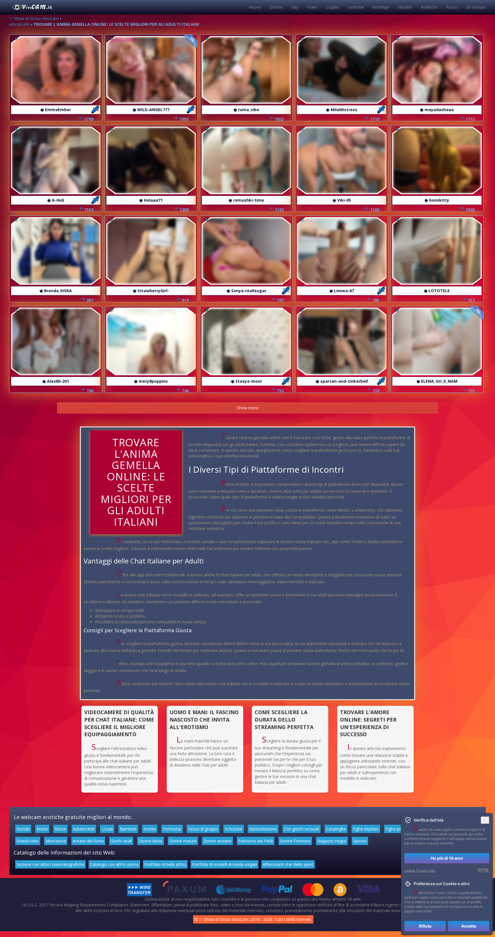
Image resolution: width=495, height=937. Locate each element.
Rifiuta (425, 926)
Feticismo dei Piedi (255, 841)
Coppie (332, 7)
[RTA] (483, 870)
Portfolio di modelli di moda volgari (224, 864)
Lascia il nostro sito (419, 870)
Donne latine (150, 841)
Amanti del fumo (88, 841)
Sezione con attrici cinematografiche (50, 864)
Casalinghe (336, 829)
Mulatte (405, 7)
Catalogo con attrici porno (114, 864)
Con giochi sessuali (301, 829)
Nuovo (255, 7)
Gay (294, 7)
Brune (42, 829)
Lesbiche (355, 7)
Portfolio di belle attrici (165, 864)
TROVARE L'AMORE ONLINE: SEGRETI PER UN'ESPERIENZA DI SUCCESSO (368, 723)
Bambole (128, 829)
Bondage (380, 7)
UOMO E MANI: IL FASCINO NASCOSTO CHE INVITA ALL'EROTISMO (204, 719)
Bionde (23, 829)
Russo (451, 7)
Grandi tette (28, 841)
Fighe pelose (397, 829)
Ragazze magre (331, 841)
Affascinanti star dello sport (288, 864)
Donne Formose (295, 841)
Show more (247, 407)
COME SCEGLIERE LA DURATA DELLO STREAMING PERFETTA (284, 719)
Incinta (150, 829)
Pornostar (172, 829)
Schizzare (233, 829)
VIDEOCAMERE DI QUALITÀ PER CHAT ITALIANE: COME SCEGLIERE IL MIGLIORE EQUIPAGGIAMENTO (119, 723)
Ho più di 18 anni (447, 858)
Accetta (468, 926)
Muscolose (56, 841)
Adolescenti (84, 829)
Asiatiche (429, 7)
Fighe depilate (366, 829)
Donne (276, 7)
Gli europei (476, 7)
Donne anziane (217, 841)
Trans (312, 7)
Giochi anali (121, 841)
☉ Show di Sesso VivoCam (33, 18)
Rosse (60, 829)
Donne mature (183, 841)
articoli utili (19, 24)
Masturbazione (263, 829)
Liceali (107, 829)
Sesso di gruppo (203, 829)
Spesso (360, 841)
